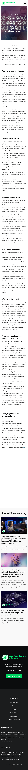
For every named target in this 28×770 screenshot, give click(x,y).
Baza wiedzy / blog (14, 712)
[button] (25, 3)
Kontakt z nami (14, 716)
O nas (14, 706)
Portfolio (14, 709)
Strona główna (14, 702)
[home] (8, 3)
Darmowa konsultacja (14, 676)
